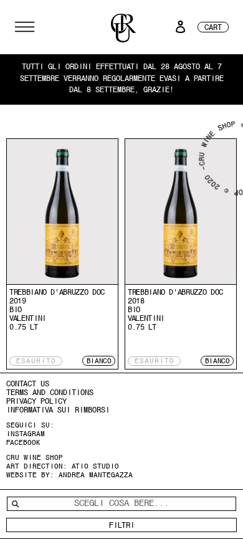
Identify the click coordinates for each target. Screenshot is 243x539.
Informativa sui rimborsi (58, 409)
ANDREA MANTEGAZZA (96, 474)
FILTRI (122, 525)
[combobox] (121, 503)
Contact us (27, 383)
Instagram (25, 433)
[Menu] (24, 26)
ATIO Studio (95, 466)
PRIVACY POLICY (36, 401)
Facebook (23, 442)
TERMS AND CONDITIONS (49, 392)
